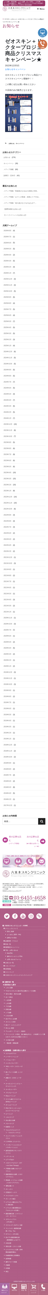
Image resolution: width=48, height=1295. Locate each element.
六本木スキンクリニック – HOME (16, 926)
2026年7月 (7, 237)
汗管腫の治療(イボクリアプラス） (14, 1170)
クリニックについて (11, 928)
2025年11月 (8, 285)
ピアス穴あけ (10, 1159)
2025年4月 (7, 327)
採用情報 (8, 969)
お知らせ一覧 (9, 962)
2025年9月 (7, 297)
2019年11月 (8, 678)
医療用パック (10, 1127)
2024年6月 (7, 388)
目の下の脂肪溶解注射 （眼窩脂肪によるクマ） (13, 1239)
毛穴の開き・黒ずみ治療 (13, 994)
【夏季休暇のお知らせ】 (13, 209)
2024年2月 (7, 412)
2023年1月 (7, 491)
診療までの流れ (12, 937)
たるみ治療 (9, 1015)
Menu (42, 9)
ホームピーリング (11, 1105)
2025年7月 (7, 309)
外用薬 (8, 1268)
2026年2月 (7, 267)
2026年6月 (7, 243)
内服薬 (8, 1265)
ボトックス (9, 1189)
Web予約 (6, 861)
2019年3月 (7, 727)
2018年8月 (7, 769)
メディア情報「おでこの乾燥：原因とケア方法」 (22, 197)
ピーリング (9, 1114)
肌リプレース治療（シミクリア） (14, 1073)
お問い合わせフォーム (14, 959)
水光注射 (8, 1243)
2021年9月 (7, 569)
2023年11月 (8, 430)
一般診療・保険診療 (12, 1043)
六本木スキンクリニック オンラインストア (18, 975)
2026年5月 (7, 249)
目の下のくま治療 (11, 1019)
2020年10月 (8, 624)
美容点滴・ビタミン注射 (13, 1246)
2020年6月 (7, 636)
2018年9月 (7, 763)
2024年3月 (7, 406)
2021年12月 (8, 557)
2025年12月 (8, 279)
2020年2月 (7, 660)
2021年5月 (7, 594)
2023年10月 (8, 436)
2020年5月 (7, 642)
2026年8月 (7, 231)
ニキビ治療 (9, 987)
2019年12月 (8, 672)
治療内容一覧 (9, 982)
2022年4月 (7, 545)
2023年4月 (7, 472)
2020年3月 (7, 654)
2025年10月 (8, 291)
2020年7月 (7, 630)
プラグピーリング (11, 1092)
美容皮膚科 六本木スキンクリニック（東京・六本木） (17, 9)
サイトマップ (9, 972)
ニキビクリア (10, 1117)
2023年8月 (7, 448)
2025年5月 (7, 321)
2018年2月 (7, 799)
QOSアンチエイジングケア (11, 890)
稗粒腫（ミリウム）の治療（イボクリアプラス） (14, 1181)
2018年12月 (8, 745)
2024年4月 (7, 400)
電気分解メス (10, 1186)
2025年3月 (7, 333)
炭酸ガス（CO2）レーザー (13, 1079)
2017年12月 (8, 805)
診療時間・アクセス (11, 941)
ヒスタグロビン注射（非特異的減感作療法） (14, 1251)
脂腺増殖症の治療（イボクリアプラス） (14, 1176)
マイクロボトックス (12, 1195)
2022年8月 (7, 521)
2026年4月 (7, 255)
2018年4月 (7, 793)
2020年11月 (8, 618)
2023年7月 (7, 454)
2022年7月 (7, 527)
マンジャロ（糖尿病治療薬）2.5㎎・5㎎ (13, 1230)
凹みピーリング (10, 1096)
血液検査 (8, 1258)
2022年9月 (7, 515)
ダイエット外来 (10, 1022)
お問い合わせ (41, 861)
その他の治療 (10, 1040)
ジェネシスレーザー (12, 1063)
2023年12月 (8, 424)
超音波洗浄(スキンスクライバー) (14, 1152)
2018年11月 (8, 751)
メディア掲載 (9, 169)
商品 (7, 1271)
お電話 (29, 861)
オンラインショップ (33, 1291)
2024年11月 (8, 358)
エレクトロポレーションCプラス (14, 1137)
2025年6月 (7, 315)
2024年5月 (7, 394)
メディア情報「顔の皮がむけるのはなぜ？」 (20, 203)
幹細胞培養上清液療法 (13, 1255)
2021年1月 (7, 612)
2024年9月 (7, 370)
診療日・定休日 (9, 175)
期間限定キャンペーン (12, 947)
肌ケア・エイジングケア (13, 1025)
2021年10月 (8, 563)
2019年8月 (7, 696)
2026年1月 (7, 273)
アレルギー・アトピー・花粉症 (15, 1031)
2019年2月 (7, 733)
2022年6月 (7, 533)
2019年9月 (7, 690)
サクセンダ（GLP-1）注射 (14, 1225)
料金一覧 (8, 944)
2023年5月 (7, 467)
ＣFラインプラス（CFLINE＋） (11, 1221)
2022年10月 (8, 509)
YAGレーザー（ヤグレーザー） (14, 1068)
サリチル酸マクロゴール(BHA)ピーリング (13, 1100)
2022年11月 (8, 503)
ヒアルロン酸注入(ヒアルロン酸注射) (14, 1203)
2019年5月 (7, 715)
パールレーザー (10, 1060)
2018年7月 (7, 775)
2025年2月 (7, 339)
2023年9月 (7, 442)
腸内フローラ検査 (11, 1262)
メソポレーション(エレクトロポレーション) (14, 1146)
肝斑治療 (8, 1009)
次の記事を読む (32, 841)
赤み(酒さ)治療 (10, 1120)
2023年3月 (7, 479)
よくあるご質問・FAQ (14, 934)
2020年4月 (7, 648)
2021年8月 (7, 575)
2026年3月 (7, 261)
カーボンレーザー (11, 1089)
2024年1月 (7, 418)
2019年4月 (7, 721)
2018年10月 (8, 757)
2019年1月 (7, 739)
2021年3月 (7, 606)
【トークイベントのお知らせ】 (15, 215)
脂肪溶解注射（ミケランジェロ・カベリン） (14, 1215)
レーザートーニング (12, 1056)
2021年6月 (7, 587)
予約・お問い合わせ (11, 950)
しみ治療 (8, 1003)
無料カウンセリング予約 (14, 956)
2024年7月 (7, 382)
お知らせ (9, 69)
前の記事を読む (15, 840)
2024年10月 (8, 364)
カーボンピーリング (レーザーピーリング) (14, 1085)
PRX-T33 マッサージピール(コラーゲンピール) (14, 1109)
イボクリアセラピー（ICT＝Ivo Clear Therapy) (14, 1164)
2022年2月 (7, 551)
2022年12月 (8, 497)
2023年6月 (7, 460)
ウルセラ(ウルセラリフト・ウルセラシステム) (13, 1131)
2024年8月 (7, 376)
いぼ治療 (8, 1000)
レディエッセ (10, 1156)
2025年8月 (7, 303)
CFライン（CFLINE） (13, 1234)
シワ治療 (8, 1012)
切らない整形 (10, 1028)
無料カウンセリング (18, 861)
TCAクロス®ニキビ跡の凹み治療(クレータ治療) (21, 991)
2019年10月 (8, 684)
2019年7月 (7, 702)
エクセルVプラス (11, 1053)
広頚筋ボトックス (11, 1192)
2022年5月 (7, 539)
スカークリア (10, 1123)
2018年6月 (7, 781)
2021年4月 (7, 600)
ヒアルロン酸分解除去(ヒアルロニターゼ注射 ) (14, 1209)
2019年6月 (7, 708)
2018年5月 (7, 787)
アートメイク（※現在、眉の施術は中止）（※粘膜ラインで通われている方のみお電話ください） (25, 1036)
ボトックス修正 (10, 1199)
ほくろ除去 (9, 997)
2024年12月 (8, 352)
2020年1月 (7, 666)
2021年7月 (7, 581)
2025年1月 (7, 346)
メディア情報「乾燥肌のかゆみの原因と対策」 (21, 191)
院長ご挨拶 (10, 931)
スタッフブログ (10, 966)
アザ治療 (8, 1006)
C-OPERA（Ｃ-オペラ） (13, 1141)
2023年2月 (7, 485)
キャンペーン (19, 69)
